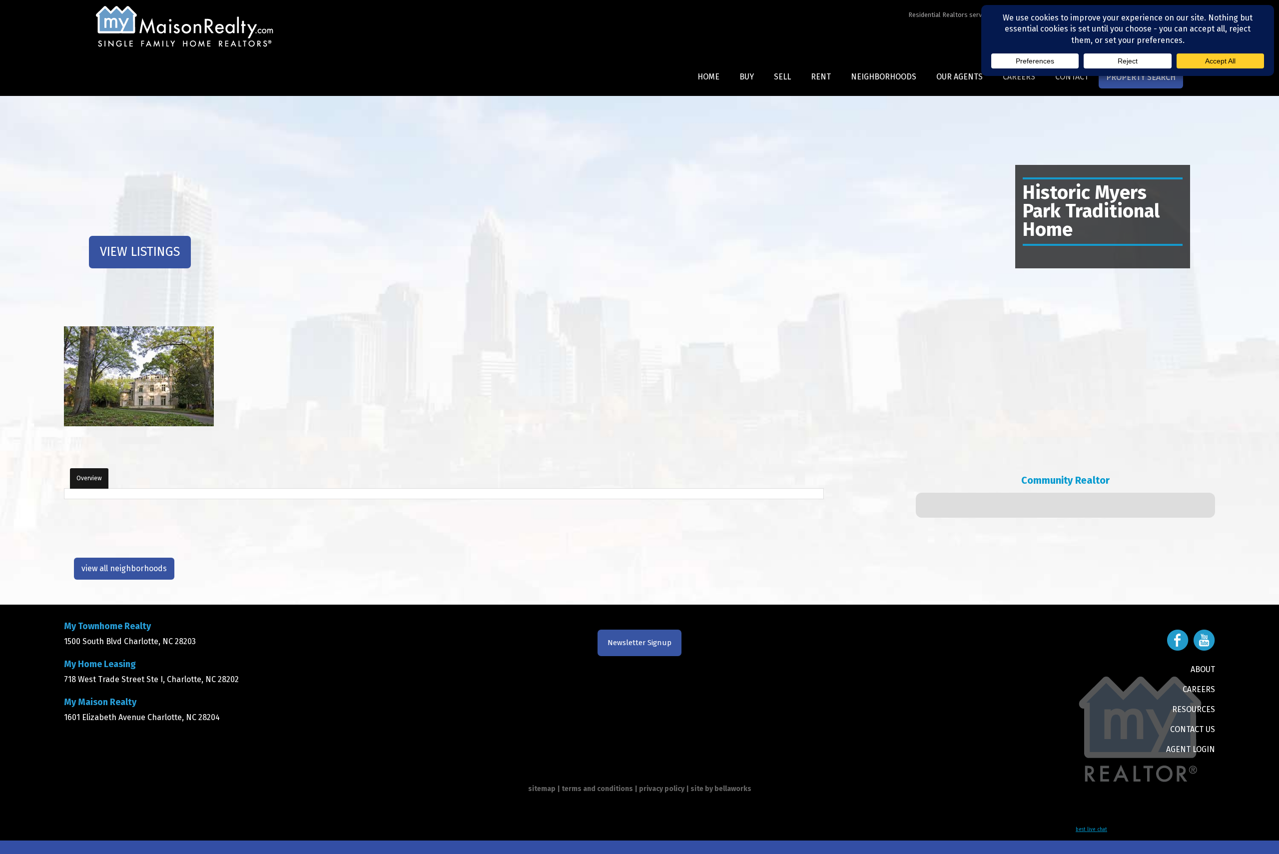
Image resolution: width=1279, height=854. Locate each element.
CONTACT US (1192, 729)
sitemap (542, 789)
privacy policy (661, 789)
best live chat (1091, 830)
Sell (782, 76)
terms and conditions (597, 789)
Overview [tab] (89, 478)
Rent (821, 76)
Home (708, 76)
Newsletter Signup (639, 642)
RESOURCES (1193, 709)
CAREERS (1199, 689)
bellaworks (732, 789)
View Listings (140, 251)
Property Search (1141, 77)
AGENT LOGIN (1190, 749)
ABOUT (1203, 669)
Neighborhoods (883, 76)
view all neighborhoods (124, 568)
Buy (746, 76)
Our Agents (959, 76)
